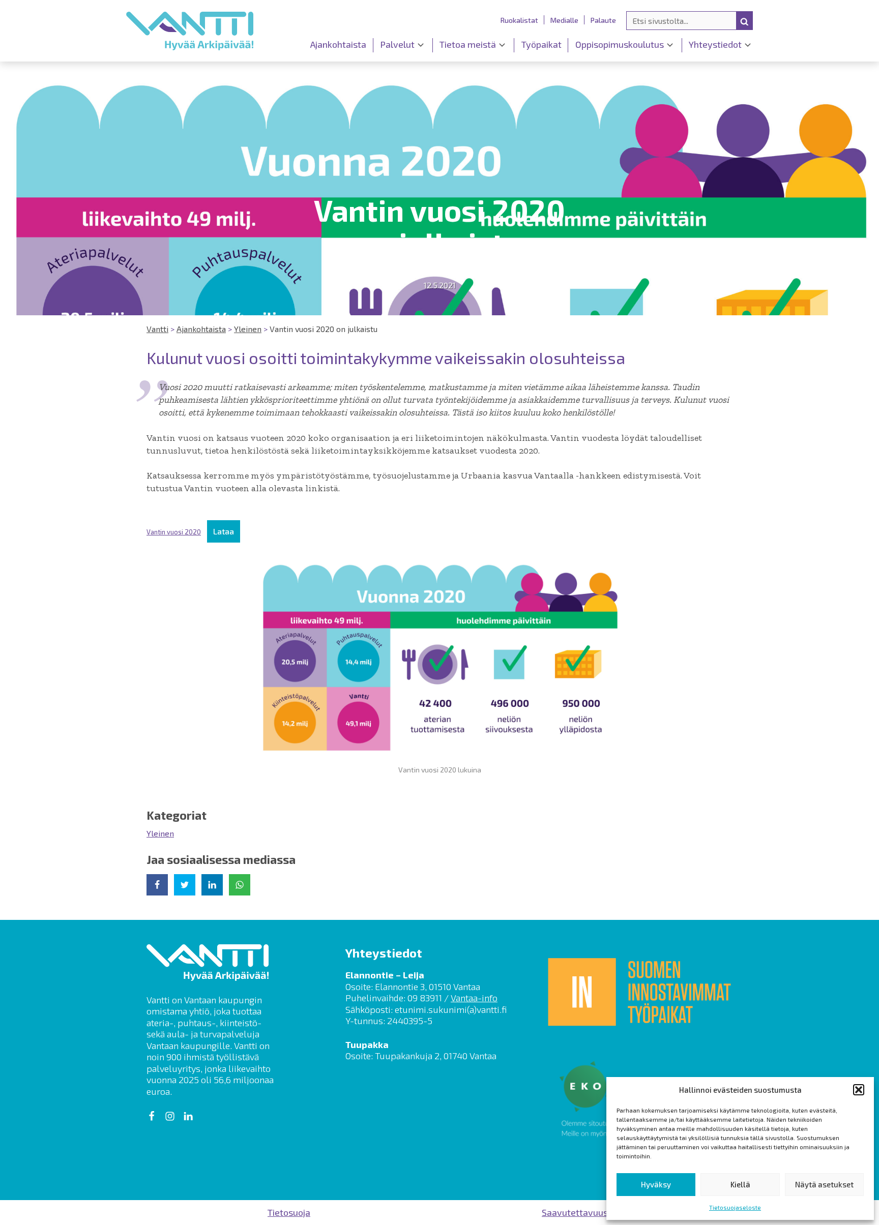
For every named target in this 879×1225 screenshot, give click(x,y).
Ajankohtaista (338, 44)
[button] (859, 1090)
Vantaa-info (474, 997)
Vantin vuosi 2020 (173, 532)
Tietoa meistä (468, 44)
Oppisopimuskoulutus (619, 44)
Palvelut (397, 44)
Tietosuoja (289, 1212)
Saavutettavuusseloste (590, 1212)
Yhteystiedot (715, 44)
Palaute (603, 20)
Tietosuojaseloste (735, 1207)
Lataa (223, 531)
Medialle (564, 20)
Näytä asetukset (824, 1184)
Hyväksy (656, 1184)
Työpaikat (541, 44)
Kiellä (740, 1184)
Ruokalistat (519, 20)
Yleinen (160, 833)
